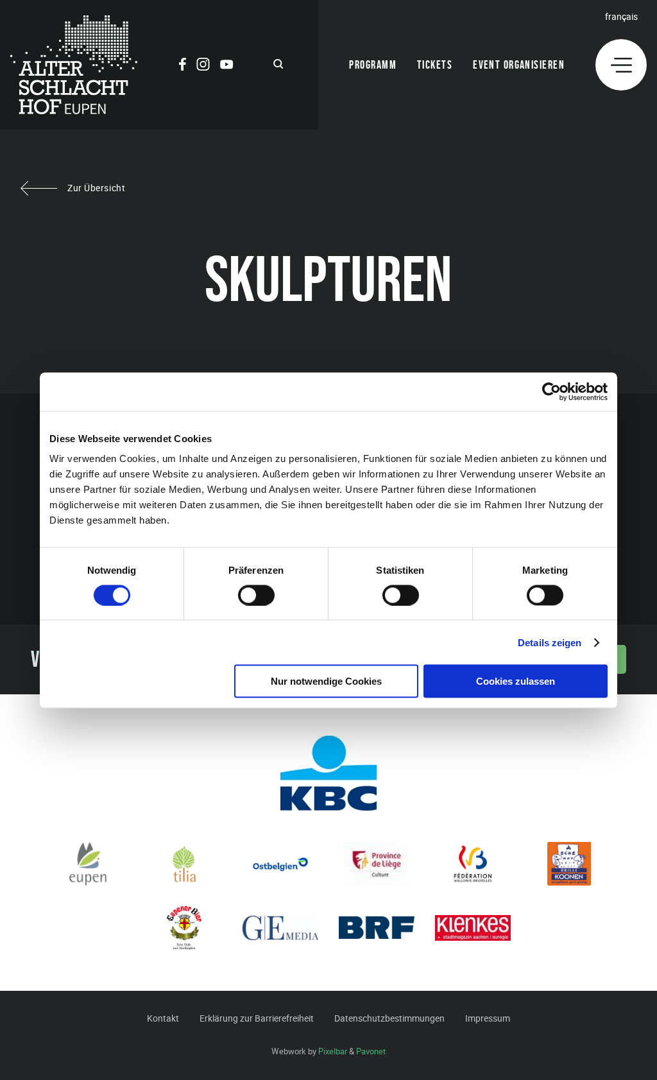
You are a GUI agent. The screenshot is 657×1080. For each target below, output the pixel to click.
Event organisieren (519, 64)
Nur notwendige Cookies (326, 681)
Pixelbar (332, 1051)
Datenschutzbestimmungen (389, 1018)
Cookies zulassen (515, 681)
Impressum (487, 1018)
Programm (373, 64)
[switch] (256, 595)
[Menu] (621, 64)
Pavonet (371, 1051)
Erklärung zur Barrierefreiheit (257, 1018)
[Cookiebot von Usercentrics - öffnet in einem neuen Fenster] (551, 391)
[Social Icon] (182, 66)
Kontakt (163, 1018)
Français (621, 16)
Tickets (434, 64)
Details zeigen (549, 642)
